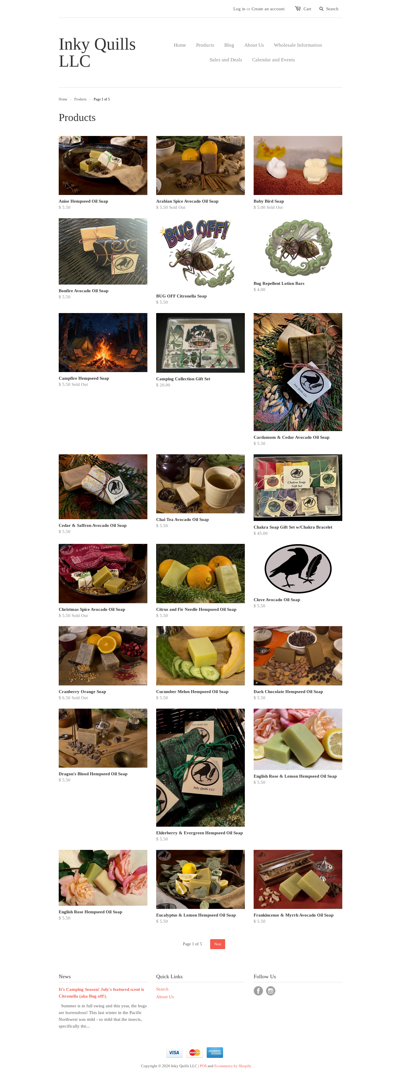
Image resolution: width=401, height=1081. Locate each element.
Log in (239, 8)
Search (162, 989)
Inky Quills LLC (97, 53)
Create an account (268, 8)
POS (203, 1066)
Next (217, 944)
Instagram (270, 991)
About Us (165, 996)
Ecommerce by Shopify (232, 1066)
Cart (307, 8)
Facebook (258, 991)
